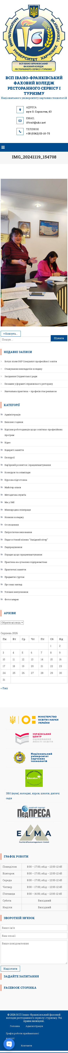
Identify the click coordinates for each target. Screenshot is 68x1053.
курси (36, 793)
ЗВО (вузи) (12, 793)
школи (45, 793)
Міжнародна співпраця (18, 509)
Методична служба (15, 494)
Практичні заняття (15, 569)
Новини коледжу (14, 517)
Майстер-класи (13, 487)
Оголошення (12, 524)
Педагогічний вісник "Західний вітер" (26, 539)
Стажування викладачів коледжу (23, 368)
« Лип (4, 688)
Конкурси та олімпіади (18, 472)
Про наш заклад (13, 584)
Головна (15, 1026)
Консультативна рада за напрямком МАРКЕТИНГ (13, 333)
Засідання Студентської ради (21, 376)
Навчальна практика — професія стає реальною (31, 391)
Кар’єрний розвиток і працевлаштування (28, 465)
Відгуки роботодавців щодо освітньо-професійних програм (33, 432)
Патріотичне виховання (18, 532)
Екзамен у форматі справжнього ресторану (29, 383)
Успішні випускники (16, 592)
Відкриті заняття (14, 450)
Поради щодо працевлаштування (23, 554)
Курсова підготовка (16, 479)
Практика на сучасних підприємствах (26, 562)
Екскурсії (10, 457)
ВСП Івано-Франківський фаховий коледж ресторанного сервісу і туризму (34, 85)
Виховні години (14, 422)
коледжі (25, 793)
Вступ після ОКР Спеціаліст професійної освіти (31, 361)
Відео (8, 442)
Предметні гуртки (14, 577)
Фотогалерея (11, 599)
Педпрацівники (13, 547)
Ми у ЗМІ (9, 502)
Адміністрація (12, 414)
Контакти (26, 1045)
